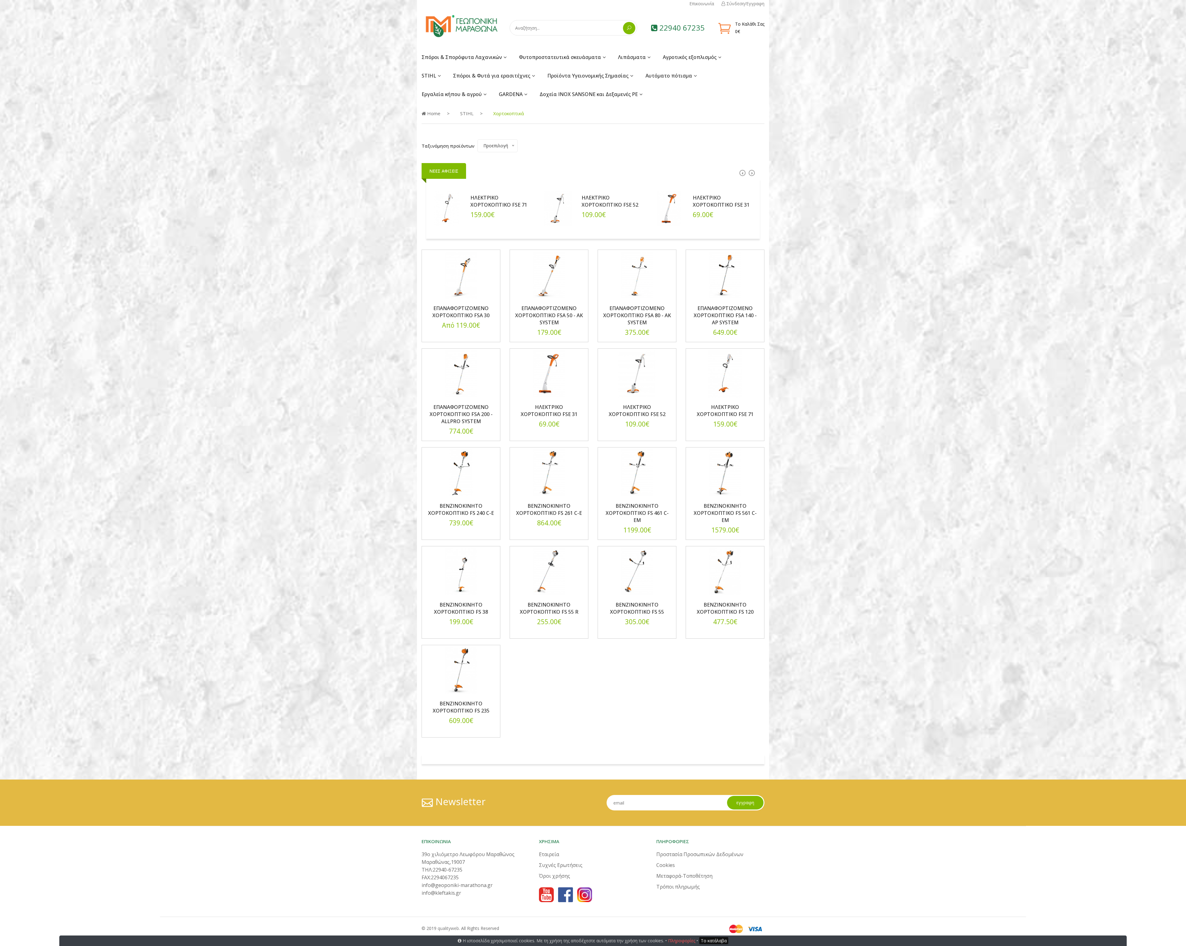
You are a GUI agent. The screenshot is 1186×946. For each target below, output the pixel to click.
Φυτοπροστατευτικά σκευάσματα (560, 57)
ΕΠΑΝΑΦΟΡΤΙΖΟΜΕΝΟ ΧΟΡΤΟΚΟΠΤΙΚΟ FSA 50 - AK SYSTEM (549, 315)
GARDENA (511, 94)
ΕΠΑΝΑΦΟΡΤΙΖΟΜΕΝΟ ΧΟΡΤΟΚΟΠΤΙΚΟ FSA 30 (461, 312)
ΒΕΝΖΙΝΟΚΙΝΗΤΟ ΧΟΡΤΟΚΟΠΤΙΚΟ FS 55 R (549, 608)
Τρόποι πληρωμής (678, 886)
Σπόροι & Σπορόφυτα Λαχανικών (462, 57)
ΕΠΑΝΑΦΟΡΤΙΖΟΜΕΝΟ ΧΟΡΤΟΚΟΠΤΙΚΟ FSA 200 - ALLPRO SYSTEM (461, 414)
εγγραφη (745, 802)
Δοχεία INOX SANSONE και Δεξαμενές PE (589, 94)
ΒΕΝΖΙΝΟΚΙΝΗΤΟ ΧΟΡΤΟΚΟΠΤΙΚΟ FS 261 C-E (549, 509)
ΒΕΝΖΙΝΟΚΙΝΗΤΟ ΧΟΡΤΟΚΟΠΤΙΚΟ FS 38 (461, 608)
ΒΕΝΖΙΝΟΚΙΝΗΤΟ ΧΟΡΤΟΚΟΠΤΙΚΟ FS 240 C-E (461, 509)
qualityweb (448, 928)
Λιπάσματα (632, 57)
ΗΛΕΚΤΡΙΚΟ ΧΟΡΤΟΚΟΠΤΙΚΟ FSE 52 (610, 201)
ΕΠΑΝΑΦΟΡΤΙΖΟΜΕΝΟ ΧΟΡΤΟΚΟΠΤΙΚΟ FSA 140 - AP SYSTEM (725, 315)
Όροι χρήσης (554, 875)
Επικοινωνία (701, 3)
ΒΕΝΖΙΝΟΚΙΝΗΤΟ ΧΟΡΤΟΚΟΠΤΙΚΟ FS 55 (637, 608)
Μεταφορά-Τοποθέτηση (684, 875)
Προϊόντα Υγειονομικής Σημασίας (588, 75)
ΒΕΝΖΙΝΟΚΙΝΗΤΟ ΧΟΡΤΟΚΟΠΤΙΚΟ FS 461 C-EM (637, 512)
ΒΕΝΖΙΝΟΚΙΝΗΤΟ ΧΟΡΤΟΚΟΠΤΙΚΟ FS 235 (461, 707)
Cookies (665, 865)
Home (433, 113)
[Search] (629, 28)
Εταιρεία (549, 854)
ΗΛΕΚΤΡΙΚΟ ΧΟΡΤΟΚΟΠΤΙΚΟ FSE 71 (498, 201)
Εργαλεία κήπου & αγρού (452, 94)
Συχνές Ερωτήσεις (560, 865)
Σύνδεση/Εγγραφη (744, 3)
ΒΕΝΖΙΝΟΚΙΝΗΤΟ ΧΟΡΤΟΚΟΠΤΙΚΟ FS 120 (725, 608)
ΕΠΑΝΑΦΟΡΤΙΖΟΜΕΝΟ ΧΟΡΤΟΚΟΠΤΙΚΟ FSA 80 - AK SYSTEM (637, 315)
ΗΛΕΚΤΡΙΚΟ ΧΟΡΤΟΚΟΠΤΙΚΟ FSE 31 (721, 201)
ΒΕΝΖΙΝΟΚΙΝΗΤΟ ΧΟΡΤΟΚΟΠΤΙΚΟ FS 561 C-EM (725, 512)
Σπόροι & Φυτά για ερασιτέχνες (491, 75)
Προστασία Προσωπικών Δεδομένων (699, 854)
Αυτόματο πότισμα (669, 75)
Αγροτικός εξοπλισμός (690, 57)
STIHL (429, 75)
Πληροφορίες (681, 941)
